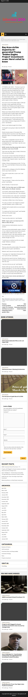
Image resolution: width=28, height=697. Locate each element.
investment (12, 300)
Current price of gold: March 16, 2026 (12, 396)
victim (3, 301)
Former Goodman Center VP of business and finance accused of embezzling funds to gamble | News (8, 308)
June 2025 (4, 510)
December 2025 (5, 497)
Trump (23, 300)
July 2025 (4, 508)
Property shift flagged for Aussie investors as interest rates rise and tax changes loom (13, 626)
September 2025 (5, 503)
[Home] (2, 34)
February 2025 (5, 519)
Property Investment (6, 558)
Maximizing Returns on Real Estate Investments (12, 480)
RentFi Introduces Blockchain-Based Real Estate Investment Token (20, 307)
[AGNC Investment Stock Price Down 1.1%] (14, 585)
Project (16, 300)
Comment (6, 412)
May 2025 (4, 512)
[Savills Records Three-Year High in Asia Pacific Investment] (14, 672)
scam (20, 300)
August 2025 (4, 506)
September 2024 (5, 530)
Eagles (21, 298)
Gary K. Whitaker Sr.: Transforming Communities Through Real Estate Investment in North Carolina (12, 656)
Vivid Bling (4, 566)
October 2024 (5, 528)
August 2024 (4, 532)
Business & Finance (6, 547)
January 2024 (5, 539)
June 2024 (4, 536)
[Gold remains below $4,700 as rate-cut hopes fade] (14, 328)
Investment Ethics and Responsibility (10, 551)
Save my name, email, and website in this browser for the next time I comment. (13, 447)
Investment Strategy (6, 553)
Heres (7, 300)
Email (5, 434)
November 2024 (5, 525)
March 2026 (4, 490)
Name (5, 429)
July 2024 (4, 534)
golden (3, 300)
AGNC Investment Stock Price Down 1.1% (11, 467)
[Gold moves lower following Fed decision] (14, 357)
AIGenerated (7, 298)
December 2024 (5, 523)
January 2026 (5, 495)
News (3, 555)
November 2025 (5, 499)
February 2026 (5, 492)
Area (11, 298)
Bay (14, 298)
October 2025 (5, 501)
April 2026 (4, 488)
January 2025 (5, 521)
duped (17, 298)
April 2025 (4, 514)
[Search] (26, 34)
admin (10, 66)
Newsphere (20, 693)
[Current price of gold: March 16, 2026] (14, 384)
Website (5, 440)
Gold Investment (5, 44)
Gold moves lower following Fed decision (13, 369)
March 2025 (4, 517)
